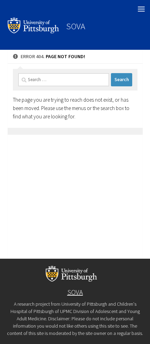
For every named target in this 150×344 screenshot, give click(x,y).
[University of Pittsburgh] (33, 31)
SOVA (75, 26)
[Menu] (141, 8)
